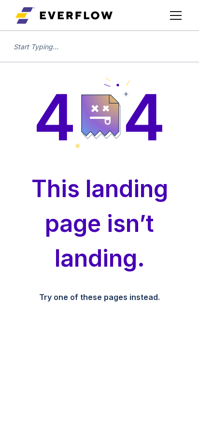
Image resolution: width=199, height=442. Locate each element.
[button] (174, 15)
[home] (64, 15)
